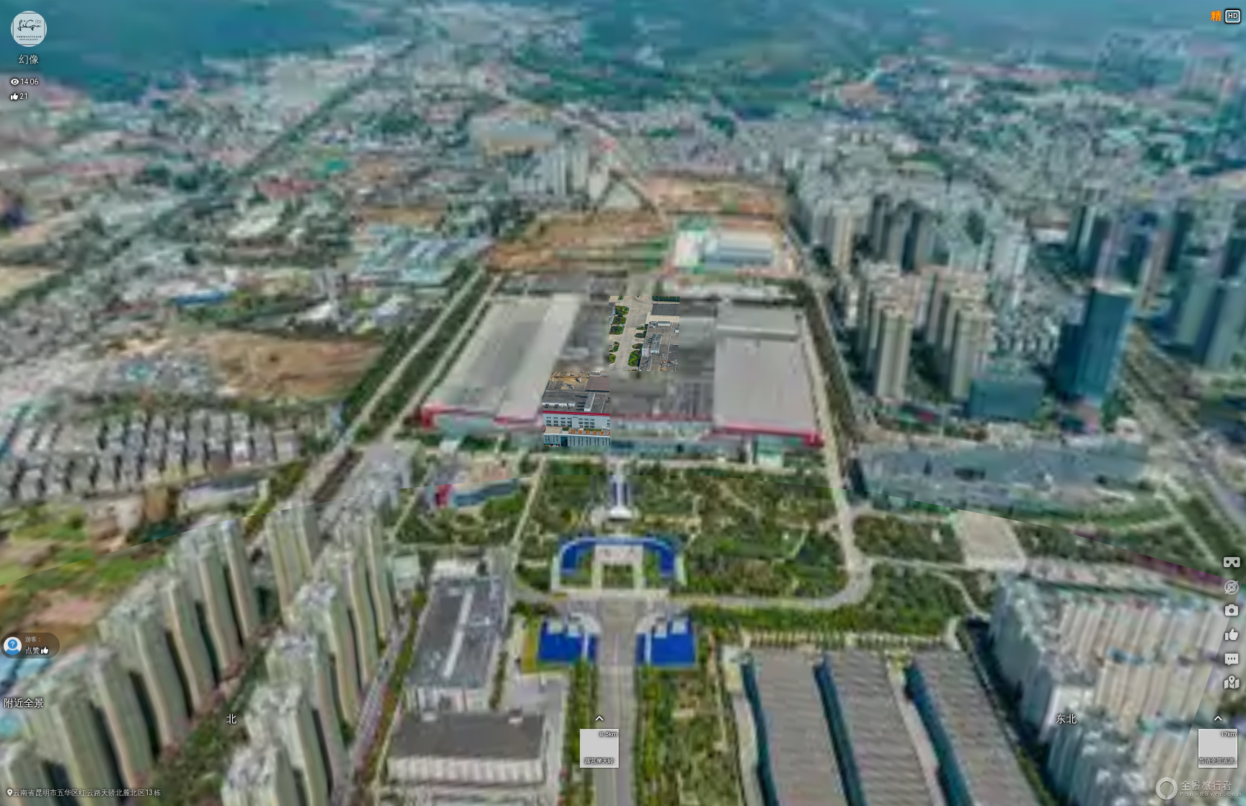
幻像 (29, 59)
